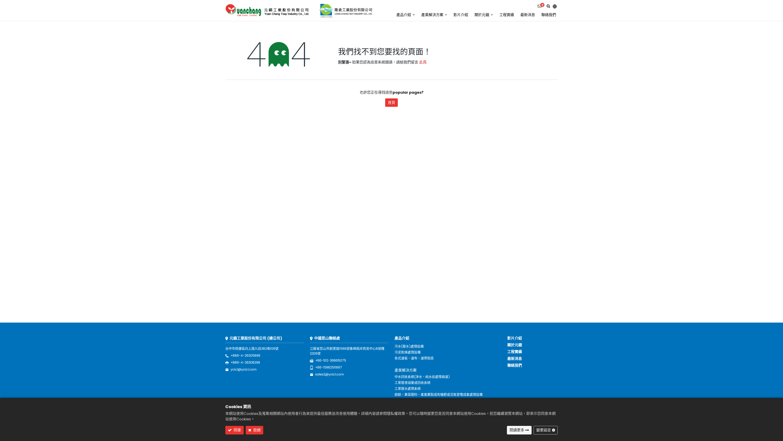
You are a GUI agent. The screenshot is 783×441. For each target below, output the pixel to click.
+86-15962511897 (328, 367)
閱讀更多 (517, 430)
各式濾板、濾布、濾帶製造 (414, 358)
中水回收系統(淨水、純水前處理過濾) (422, 376)
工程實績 (514, 351)
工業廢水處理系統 (408, 388)
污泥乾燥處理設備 (408, 352)
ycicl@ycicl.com (244, 369)
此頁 (423, 62)
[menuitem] (461, 14)
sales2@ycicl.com (329, 374)
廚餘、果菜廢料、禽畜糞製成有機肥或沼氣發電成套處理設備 (439, 394)
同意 (237, 430)
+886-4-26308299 (245, 362)
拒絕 (256, 430)
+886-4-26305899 (245, 355)
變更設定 (543, 430)
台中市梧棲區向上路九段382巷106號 (252, 348)
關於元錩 (514, 344)
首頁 (391, 102)
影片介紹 (514, 338)
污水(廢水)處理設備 (409, 346)
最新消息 (514, 358)
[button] (548, 6)
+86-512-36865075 (330, 360)
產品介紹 (402, 338)
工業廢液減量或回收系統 (412, 382)
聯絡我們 (514, 365)
